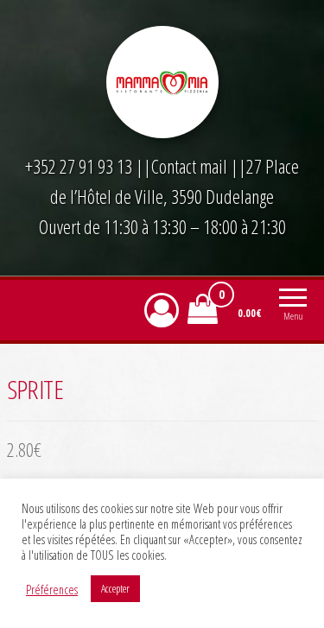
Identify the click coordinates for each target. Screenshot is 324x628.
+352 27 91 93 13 (80, 166)
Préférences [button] (52, 589)
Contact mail (189, 166)
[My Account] (161, 310)
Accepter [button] (115, 588)
